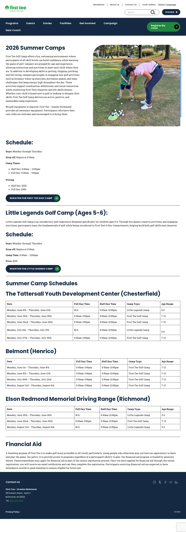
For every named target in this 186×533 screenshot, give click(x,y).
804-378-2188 (16, 500)
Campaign (110, 23)
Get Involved (87, 24)
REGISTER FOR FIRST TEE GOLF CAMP (31, 198)
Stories (47, 23)
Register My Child (158, 27)
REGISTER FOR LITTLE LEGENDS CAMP (31, 268)
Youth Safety (148, 4)
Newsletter (98, 4)
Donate (169, 12)
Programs (12, 24)
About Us (114, 4)
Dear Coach (13, 30)
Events (30, 23)
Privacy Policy (12, 512)
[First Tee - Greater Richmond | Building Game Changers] (21, 9)
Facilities (65, 23)
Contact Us (131, 4)
